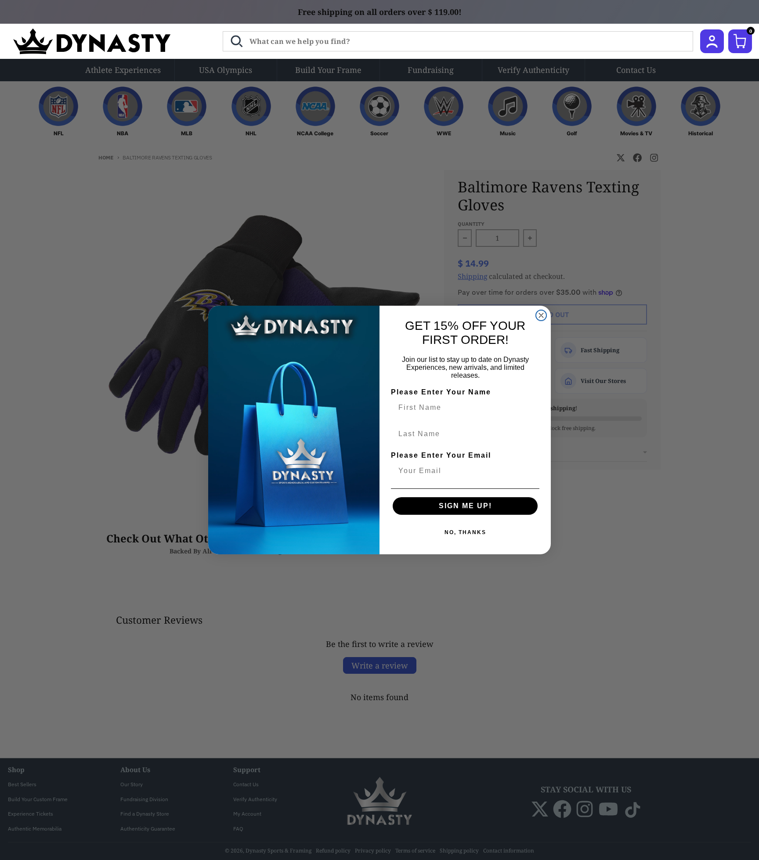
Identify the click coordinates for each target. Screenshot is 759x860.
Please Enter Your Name (441, 392)
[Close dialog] (541, 315)
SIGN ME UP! (465, 505)
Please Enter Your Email (441, 455)
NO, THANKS (465, 532)
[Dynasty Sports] (103, 41)
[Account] (712, 41)
